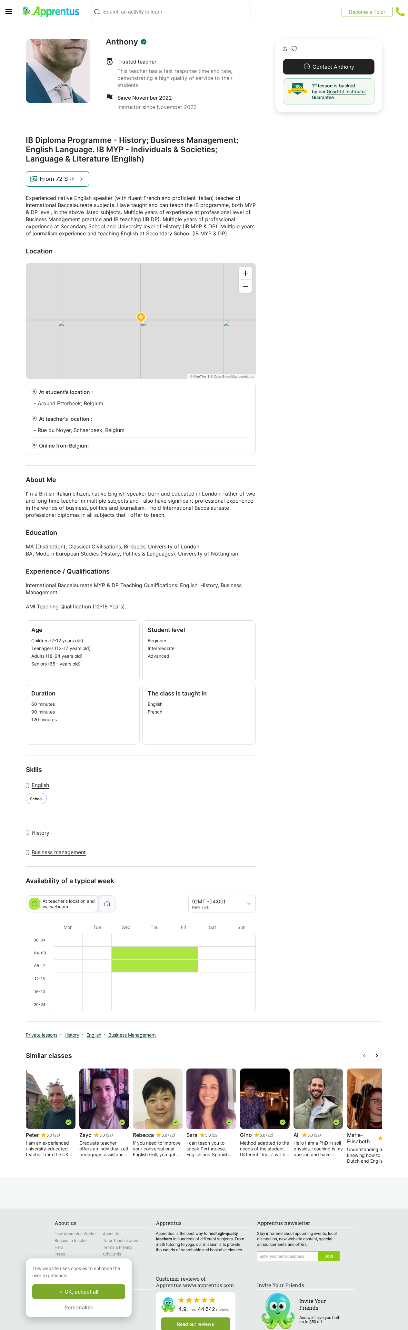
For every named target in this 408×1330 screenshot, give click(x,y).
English (40, 785)
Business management (59, 852)
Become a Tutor (367, 11)
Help (59, 1247)
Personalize (79, 1307)
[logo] (54, 11)
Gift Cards (112, 1254)
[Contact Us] (400, 11)
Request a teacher (71, 1240)
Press (60, 1254)
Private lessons (41, 1035)
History (40, 833)
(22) (56, 1135)
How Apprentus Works (75, 1233)
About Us (111, 1233)
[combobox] (170, 11)
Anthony (122, 42)
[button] (294, 48)
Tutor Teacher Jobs (120, 1240)
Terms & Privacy (117, 1247)
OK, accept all (80, 1291)
